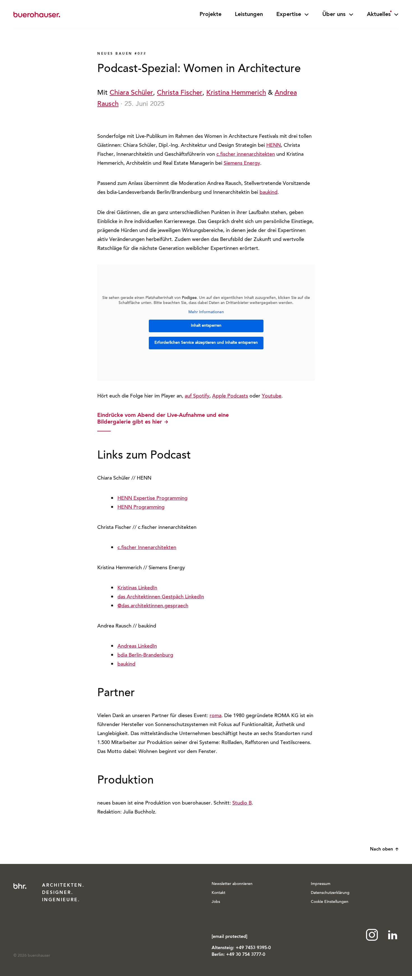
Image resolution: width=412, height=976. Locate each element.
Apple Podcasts (230, 396)
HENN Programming (141, 507)
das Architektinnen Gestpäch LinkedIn (160, 597)
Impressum (320, 884)
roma (215, 716)
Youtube (271, 396)
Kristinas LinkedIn (137, 588)
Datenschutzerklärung (330, 893)
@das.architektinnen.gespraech (152, 606)
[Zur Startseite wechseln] (36, 14)
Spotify (201, 396)
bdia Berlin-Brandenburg (145, 655)
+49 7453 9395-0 (253, 948)
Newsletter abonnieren (232, 884)
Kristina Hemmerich (236, 93)
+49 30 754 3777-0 (245, 954)
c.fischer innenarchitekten (245, 154)
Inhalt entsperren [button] (206, 326)
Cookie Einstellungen (329, 902)
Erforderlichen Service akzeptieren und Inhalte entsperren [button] (206, 343)
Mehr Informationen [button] (206, 312)
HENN (273, 145)
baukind (268, 192)
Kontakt (218, 893)
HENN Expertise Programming (152, 498)
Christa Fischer (179, 93)
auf (189, 396)
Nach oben (381, 849)
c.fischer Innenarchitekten (146, 547)
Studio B (242, 803)
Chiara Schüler (131, 93)
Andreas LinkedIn (137, 646)
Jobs (216, 902)
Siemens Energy (242, 163)
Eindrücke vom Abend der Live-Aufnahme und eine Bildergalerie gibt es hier (163, 419)
